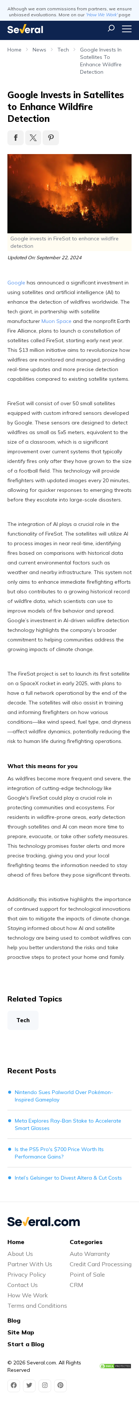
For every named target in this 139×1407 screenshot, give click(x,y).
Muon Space (57, 321)
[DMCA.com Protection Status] (115, 1366)
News (39, 49)
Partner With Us (29, 1264)
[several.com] (25, 28)
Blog (13, 1320)
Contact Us (22, 1284)
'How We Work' (102, 14)
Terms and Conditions (37, 1305)
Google (16, 282)
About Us (20, 1253)
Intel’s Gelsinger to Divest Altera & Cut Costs (68, 1177)
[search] (111, 28)
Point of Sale (87, 1274)
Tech (63, 49)
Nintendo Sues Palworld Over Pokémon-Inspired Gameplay (64, 1096)
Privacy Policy (26, 1274)
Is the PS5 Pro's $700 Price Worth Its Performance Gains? (59, 1153)
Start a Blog (25, 1344)
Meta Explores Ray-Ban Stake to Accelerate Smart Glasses (68, 1124)
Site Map (20, 1332)
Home (14, 49)
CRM (76, 1284)
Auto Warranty (90, 1253)
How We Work (27, 1295)
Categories (86, 1242)
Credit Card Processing (101, 1264)
